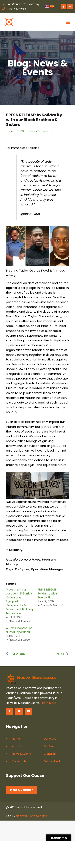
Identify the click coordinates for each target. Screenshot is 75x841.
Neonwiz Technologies (31, 816)
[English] (47, 6)
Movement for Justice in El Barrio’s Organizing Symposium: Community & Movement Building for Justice (19, 601)
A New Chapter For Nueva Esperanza (19, 630)
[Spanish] (52, 6)
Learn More (48, 703)
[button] (67, 22)
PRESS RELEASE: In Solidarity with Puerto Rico (49, 593)
